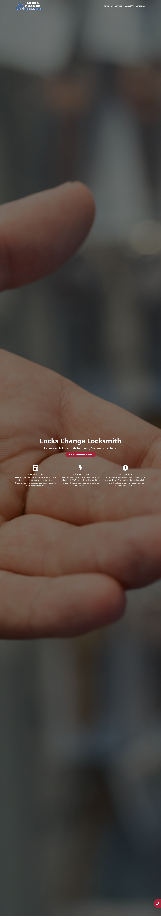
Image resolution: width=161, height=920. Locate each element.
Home (106, 6)
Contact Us (140, 6)
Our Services (116, 6)
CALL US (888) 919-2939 (81, 454)
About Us (129, 6)
